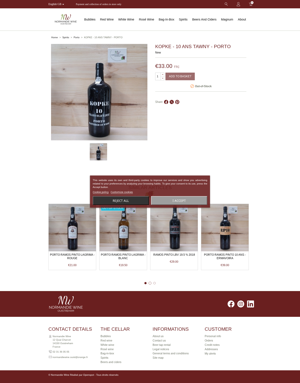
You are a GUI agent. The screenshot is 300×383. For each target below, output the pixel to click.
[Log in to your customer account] (238, 4)
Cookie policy (101, 191)
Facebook (231, 303)
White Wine (126, 19)
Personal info (213, 336)
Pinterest (177, 106)
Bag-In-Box (166, 19)
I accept (179, 200)
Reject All (121, 200)
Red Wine (107, 19)
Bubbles (89, 19)
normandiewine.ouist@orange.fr (70, 357)
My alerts (210, 353)
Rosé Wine (146, 19)
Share (166, 106)
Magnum (227, 19)
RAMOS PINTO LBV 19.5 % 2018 (174, 254)
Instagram (240, 303)
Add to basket (180, 76)
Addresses (211, 349)
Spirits (183, 19)
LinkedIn (250, 303)
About (242, 19)
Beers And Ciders (204, 19)
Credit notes (212, 344)
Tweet (172, 106)
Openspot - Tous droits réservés (100, 374)
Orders (209, 340)
